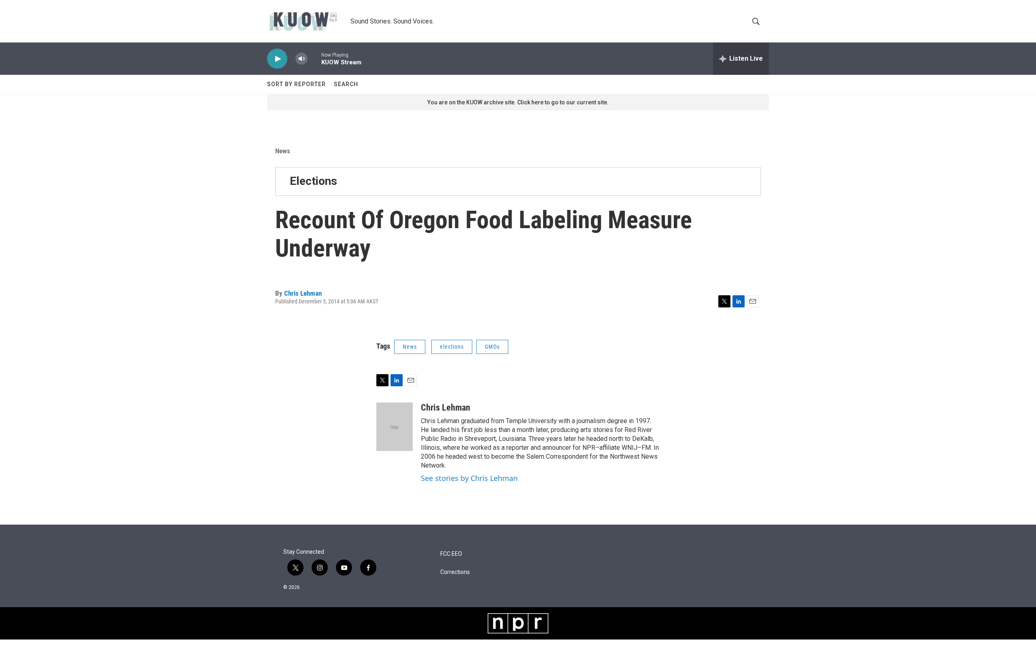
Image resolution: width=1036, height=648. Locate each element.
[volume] (301, 59)
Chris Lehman (303, 293)
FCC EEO (451, 554)
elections (452, 346)
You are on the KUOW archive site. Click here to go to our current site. (518, 102)
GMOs (492, 346)
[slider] (314, 58)
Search (346, 84)
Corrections (455, 572)
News (282, 151)
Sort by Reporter (296, 84)
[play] (277, 59)
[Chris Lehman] (394, 426)
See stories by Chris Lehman (469, 478)
